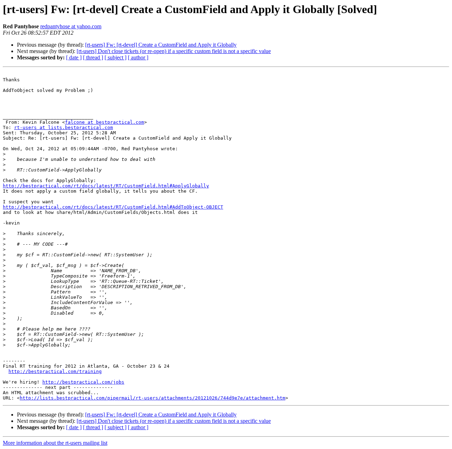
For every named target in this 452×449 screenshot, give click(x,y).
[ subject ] (115, 57)
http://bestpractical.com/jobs (83, 382)
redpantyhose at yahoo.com (70, 26)
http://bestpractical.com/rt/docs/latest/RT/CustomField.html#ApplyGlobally (106, 185)
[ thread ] (93, 57)
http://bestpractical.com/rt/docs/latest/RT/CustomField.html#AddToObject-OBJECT (113, 207)
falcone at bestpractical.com (104, 122)
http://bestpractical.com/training (55, 371)
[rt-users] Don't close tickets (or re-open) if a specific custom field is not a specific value (174, 51)
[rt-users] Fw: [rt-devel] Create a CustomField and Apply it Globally (161, 45)
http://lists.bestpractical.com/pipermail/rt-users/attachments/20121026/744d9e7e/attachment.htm (152, 398)
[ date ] (74, 57)
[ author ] (138, 57)
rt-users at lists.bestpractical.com (63, 127)
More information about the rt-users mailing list (55, 443)
